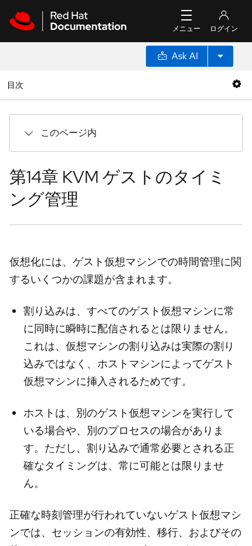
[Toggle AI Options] (220, 56)
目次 (16, 84)
